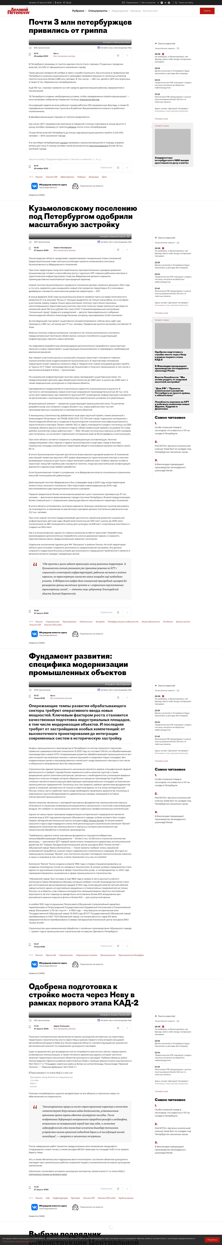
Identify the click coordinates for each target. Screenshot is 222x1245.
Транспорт (75, 1198)
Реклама (135, 10)
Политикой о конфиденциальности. (19, 1241)
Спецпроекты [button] (98, 10)
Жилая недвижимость (151, 621)
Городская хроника (126, 1198)
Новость (39, 176)
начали (64, 142)
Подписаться (132, 2)
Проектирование (69, 621)
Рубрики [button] (78, 10)
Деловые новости (183, 621)
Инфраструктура (60, 1198)
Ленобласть (168, 621)
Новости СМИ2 (37, 195)
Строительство (52, 621)
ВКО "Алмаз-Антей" (93, 820)
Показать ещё (161, 119)
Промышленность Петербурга (131, 955)
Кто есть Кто (150, 10)
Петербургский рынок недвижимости (123, 621)
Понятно (212, 1240)
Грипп (104, 176)
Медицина (81, 176)
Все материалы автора (64, 56)
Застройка (100, 621)
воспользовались (99, 146)
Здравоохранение (67, 176)
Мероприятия (120, 10)
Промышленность (107, 955)
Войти (207, 11)
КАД (48, 1198)
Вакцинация (94, 176)
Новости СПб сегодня (53, 624)
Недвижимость (86, 621)
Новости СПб (51, 176)
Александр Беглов (89, 99)
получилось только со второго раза (48, 1174)
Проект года (51, 955)
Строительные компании (86, 955)
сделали (71, 127)
